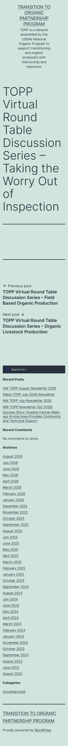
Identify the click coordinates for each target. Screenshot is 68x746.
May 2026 (10, 475)
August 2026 (12, 456)
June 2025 (11, 543)
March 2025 (12, 562)
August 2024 (12, 593)
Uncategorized (14, 692)
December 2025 (15, 506)
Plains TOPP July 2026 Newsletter (29, 394)
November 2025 (15, 512)
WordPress (42, 730)
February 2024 (14, 630)
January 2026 (13, 500)
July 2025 (10, 537)
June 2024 (11, 605)
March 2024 (12, 624)
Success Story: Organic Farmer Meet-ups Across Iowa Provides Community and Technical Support (32, 416)
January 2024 (13, 636)
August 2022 (12, 674)
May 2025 (10, 549)
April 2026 (10, 481)
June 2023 (11, 667)
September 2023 (15, 655)
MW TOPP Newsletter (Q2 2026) (28, 407)
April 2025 (10, 556)
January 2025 (13, 574)
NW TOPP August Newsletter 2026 (29, 388)
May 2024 (10, 611)
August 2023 (12, 661)
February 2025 (14, 568)
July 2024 (10, 599)
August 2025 (12, 531)
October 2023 (13, 649)
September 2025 (15, 525)
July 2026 (10, 463)
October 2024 (13, 580)
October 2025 (13, 518)
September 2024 (16, 587)
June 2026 (11, 469)
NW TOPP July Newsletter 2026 (27, 401)
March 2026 (12, 487)
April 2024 (11, 618)
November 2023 (15, 643)
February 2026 (14, 494)
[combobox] (34, 369)
